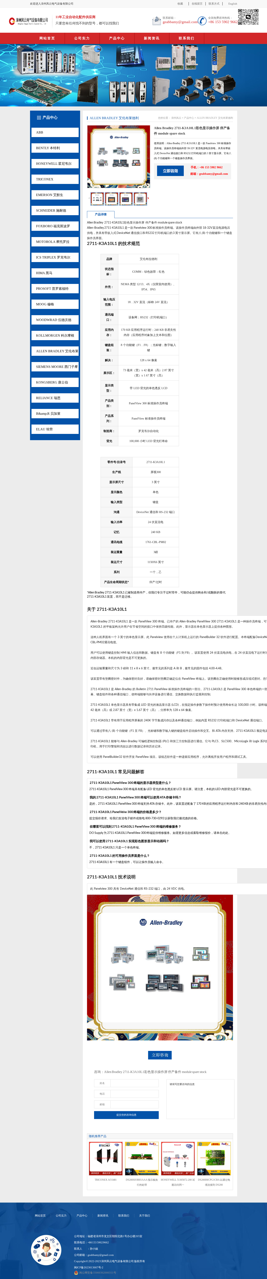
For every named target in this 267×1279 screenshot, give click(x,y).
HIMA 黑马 (44, 273)
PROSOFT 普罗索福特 (52, 288)
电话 (102, 1093)
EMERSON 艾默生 (49, 195)
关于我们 (144, 1215)
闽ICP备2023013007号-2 (88, 1267)
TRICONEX (44, 179)
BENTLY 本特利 (48, 148)
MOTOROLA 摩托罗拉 (52, 242)
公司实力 (82, 38)
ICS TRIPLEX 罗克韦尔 (53, 257)
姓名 (102, 1083)
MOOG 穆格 (45, 304)
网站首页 (47, 38)
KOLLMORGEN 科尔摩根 (55, 335)
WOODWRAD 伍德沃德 (53, 320)
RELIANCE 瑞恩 (48, 398)
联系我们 (187, 38)
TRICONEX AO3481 (106, 1179)
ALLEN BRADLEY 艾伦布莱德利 (57, 352)
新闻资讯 (152, 38)
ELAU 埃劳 (44, 429)
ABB (39, 132)
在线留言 (197, 3)
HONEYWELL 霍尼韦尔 (54, 163)
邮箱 (102, 1104)
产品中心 (117, 38)
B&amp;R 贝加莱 (48, 413)
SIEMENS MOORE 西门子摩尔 (57, 368)
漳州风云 (176, 117)
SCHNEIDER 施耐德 (51, 210)
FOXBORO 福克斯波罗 (53, 226)
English (232, 3)
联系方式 (214, 3)
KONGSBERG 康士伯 (52, 382)
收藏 (180, 3)
